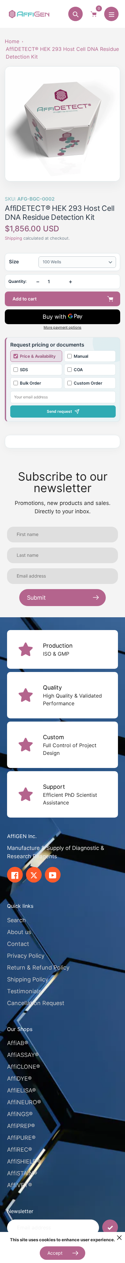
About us (19, 932)
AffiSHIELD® (24, 1161)
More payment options (62, 327)
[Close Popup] (119, 1238)
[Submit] (110, 1227)
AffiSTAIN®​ (22, 1173)
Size (14, 262)
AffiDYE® (19, 1078)
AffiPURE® (21, 1137)
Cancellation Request (35, 1003)
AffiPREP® (21, 1126)
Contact (18, 943)
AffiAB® (17, 1043)
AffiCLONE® (23, 1066)
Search (16, 920)
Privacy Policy (26, 955)
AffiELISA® (21, 1090)
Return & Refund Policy (38, 967)
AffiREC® (19, 1149)
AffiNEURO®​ (24, 1102)
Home (12, 41)
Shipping (13, 238)
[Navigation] (111, 14)
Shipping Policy (27, 979)
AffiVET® (19, 1185)
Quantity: (17, 281)
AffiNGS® (20, 1114)
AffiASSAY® (23, 1054)
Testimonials (24, 991)
